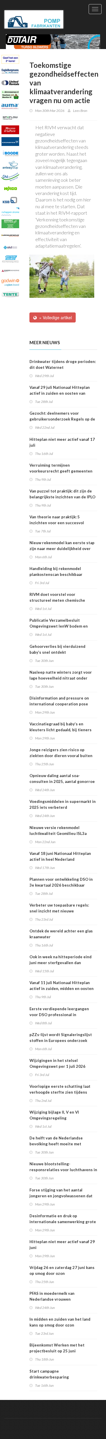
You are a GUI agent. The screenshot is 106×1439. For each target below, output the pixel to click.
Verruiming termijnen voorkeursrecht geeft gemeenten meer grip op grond (60, 471)
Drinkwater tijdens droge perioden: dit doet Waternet (62, 364)
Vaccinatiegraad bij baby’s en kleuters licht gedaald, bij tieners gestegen (60, 730)
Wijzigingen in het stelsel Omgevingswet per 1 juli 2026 (57, 1063)
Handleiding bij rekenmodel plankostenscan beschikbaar (55, 571)
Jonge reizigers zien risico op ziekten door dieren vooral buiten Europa (60, 755)
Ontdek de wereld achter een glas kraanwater (61, 934)
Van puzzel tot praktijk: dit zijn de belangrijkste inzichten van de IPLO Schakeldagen (62, 497)
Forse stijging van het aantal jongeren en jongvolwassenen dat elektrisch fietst (60, 1196)
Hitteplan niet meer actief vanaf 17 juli (62, 442)
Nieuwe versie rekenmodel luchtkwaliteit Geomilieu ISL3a (58, 830)
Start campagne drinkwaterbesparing (49, 1374)
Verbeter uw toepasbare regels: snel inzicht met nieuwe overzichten (59, 911)
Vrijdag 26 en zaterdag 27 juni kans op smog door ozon (62, 1270)
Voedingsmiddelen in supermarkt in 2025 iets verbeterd (62, 804)
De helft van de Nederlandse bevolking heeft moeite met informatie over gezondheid (56, 1144)
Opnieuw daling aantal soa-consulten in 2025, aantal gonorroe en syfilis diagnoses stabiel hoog (62, 781)
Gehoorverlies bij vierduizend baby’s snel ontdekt (57, 649)
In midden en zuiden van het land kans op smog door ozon (59, 1322)
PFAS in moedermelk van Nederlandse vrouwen (51, 1296)
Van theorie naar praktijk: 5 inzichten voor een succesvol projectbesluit (56, 523)
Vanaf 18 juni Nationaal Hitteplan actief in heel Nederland (60, 856)
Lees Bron (80, 110)
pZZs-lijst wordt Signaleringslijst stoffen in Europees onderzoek (60, 1037)
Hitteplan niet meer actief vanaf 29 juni (62, 1244)
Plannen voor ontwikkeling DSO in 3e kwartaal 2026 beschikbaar (61, 882)
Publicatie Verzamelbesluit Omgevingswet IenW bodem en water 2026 (58, 626)
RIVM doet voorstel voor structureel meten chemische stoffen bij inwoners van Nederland (62, 600)
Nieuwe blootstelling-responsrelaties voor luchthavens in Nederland (63, 1169)
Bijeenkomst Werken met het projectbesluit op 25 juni (57, 1348)
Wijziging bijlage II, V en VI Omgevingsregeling (54, 1115)
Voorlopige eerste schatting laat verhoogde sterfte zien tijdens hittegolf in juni (59, 1092)
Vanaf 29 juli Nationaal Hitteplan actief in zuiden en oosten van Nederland (59, 393)
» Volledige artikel (54, 317)
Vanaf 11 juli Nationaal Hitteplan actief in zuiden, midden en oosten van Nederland (61, 988)
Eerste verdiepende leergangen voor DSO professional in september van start (59, 1014)
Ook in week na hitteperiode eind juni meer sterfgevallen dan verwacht (60, 962)
